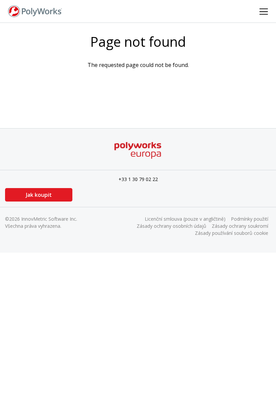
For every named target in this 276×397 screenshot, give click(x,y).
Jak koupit (39, 195)
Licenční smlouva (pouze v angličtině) (185, 219)
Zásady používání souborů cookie (231, 233)
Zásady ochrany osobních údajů (171, 226)
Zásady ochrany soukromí (240, 226)
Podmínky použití (249, 219)
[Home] (35, 10)
